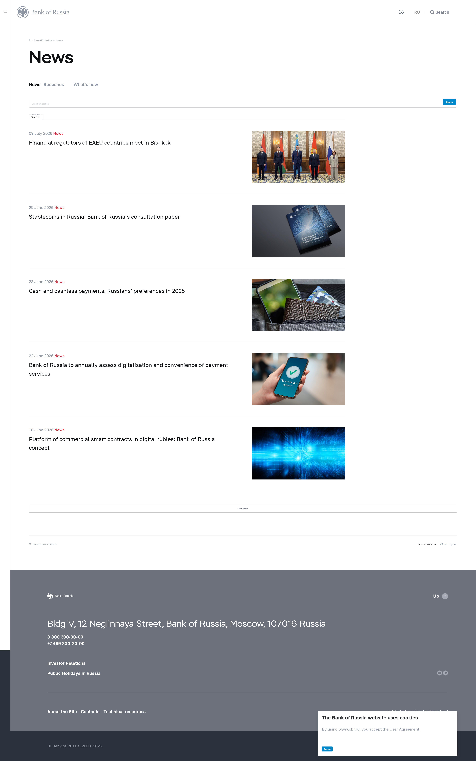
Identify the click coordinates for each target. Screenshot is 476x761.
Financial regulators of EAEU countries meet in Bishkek (100, 142)
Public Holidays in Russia (74, 673)
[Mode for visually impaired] (401, 12)
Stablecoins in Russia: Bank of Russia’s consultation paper (104, 216)
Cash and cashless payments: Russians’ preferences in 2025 (107, 290)
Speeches (54, 84)
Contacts (90, 711)
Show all (35, 117)
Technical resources (125, 711)
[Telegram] (445, 673)
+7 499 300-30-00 (66, 643)
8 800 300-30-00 (65, 637)
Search (449, 102)
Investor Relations (66, 663)
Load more (243, 508)
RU (417, 12)
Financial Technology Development (48, 40)
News (35, 84)
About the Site (62, 711)
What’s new (86, 84)
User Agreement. (405, 729)
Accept (327, 749)
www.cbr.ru (349, 729)
